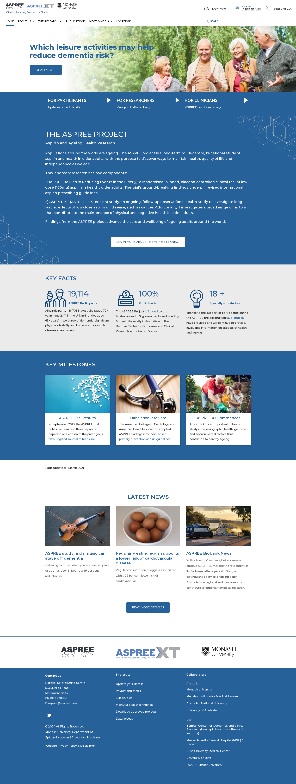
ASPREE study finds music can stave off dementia (75, 556)
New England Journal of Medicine (71, 439)
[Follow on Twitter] (49, 715)
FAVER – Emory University (204, 765)
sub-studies (235, 317)
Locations (124, 21)
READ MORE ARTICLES (148, 607)
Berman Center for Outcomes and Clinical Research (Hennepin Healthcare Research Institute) (215, 729)
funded (153, 311)
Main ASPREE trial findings (134, 704)
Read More (46, 70)
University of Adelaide (201, 710)
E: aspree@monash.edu (61, 703)
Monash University (199, 689)
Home (10, 21)
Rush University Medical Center (208, 751)
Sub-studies (124, 698)
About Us (24, 21)
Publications (75, 21)
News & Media (99, 21)
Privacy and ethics (128, 691)
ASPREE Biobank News (209, 553)
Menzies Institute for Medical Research (213, 696)
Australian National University (206, 703)
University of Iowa (198, 758)
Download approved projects (136, 711)
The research (48, 21)
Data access (124, 718)
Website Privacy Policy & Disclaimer (70, 745)
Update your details (129, 684)
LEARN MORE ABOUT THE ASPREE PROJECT (148, 241)
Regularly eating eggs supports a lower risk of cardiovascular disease (147, 558)
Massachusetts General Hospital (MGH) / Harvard (214, 742)
